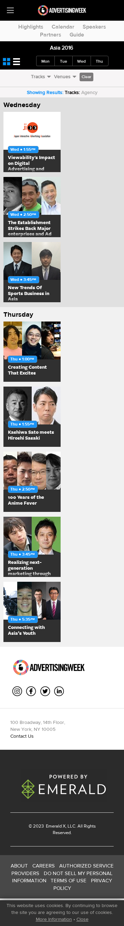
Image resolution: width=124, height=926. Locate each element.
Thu (99, 61)
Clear (86, 76)
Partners (50, 35)
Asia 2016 (61, 48)
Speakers (94, 27)
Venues (62, 76)
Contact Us (22, 736)
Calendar (63, 27)
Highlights (30, 27)
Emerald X (55, 826)
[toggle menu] (10, 10)
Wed (81, 61)
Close (82, 919)
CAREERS (43, 866)
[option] (32, 142)
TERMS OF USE (68, 880)
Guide (77, 35)
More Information (54, 919)
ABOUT (19, 866)
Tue (63, 61)
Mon (45, 61)
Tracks (38, 76)
